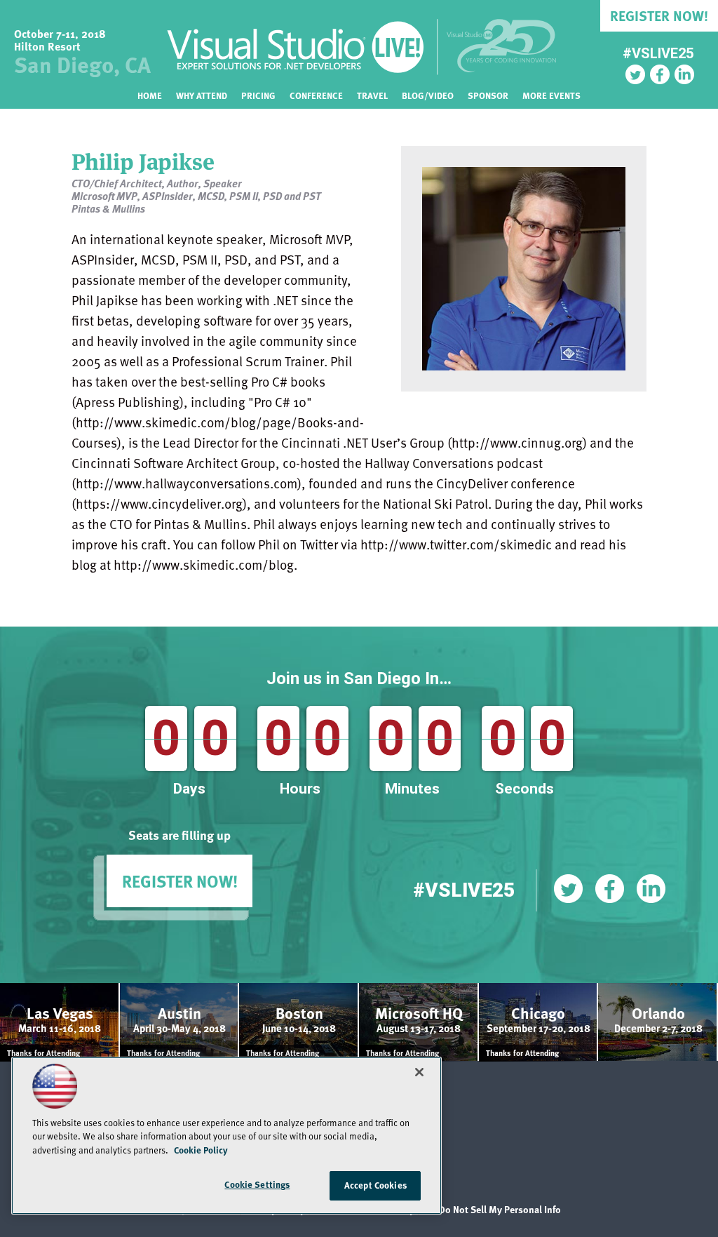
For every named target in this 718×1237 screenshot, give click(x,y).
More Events (551, 95)
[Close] (419, 1072)
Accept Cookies (375, 1185)
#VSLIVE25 (658, 53)
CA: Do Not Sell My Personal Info (492, 1209)
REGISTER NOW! (180, 881)
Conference (316, 95)
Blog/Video (428, 95)
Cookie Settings (257, 1184)
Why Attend (201, 95)
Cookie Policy (201, 1150)
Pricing (258, 95)
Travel (372, 95)
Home (149, 95)
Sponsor (488, 95)
